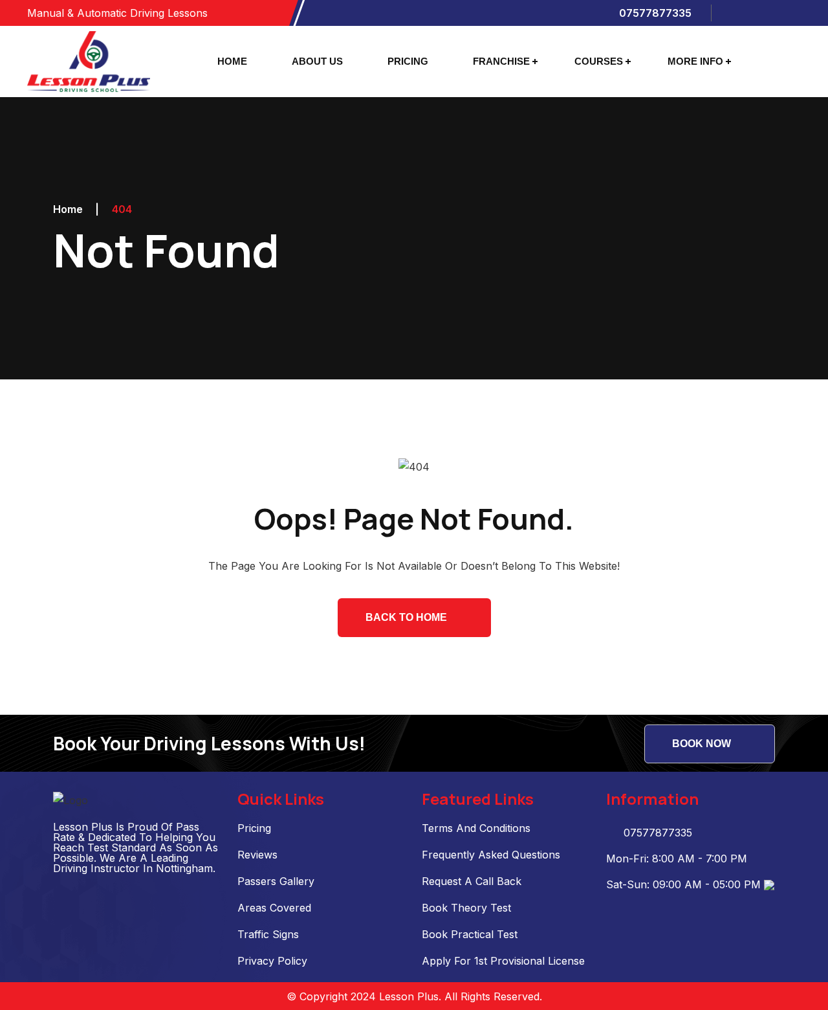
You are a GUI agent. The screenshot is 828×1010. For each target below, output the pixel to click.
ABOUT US (317, 61)
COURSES (598, 61)
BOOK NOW (701, 743)
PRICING (407, 61)
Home (68, 209)
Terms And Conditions (476, 828)
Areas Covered (274, 907)
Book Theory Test (466, 907)
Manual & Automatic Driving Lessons (117, 12)
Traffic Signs (268, 934)
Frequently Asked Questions (491, 854)
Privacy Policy (272, 960)
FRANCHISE (501, 61)
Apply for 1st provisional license (503, 960)
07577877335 (654, 12)
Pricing (254, 828)
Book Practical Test (470, 934)
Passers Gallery (275, 881)
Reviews (257, 854)
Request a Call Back (471, 881)
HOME (232, 61)
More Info (695, 61)
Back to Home (406, 617)
